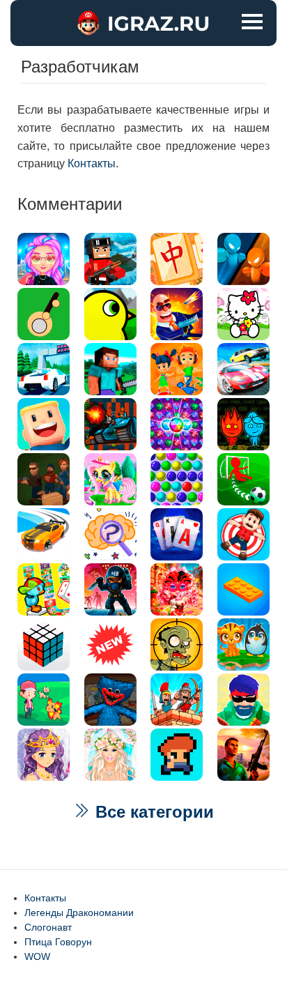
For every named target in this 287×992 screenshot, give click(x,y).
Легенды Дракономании (79, 912)
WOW (37, 956)
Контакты (92, 163)
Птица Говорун (58, 941)
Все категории (152, 811)
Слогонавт (48, 927)
